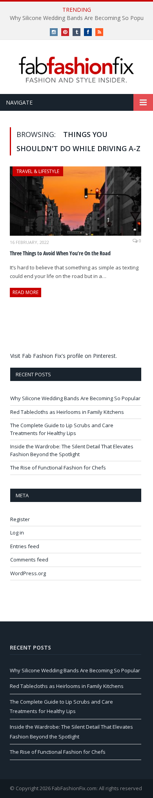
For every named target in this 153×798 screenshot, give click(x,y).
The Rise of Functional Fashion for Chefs (58, 467)
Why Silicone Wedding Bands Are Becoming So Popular (75, 398)
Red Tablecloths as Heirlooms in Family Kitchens (67, 411)
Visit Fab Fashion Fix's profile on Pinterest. (63, 355)
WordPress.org (28, 573)
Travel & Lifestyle (37, 171)
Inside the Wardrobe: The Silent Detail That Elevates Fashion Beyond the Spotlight (71, 450)
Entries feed (24, 546)
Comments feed (29, 559)
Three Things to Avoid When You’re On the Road (60, 253)
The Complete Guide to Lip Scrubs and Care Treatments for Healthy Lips (61, 429)
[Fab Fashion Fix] (76, 69)
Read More (25, 292)
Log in (17, 532)
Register (20, 519)
